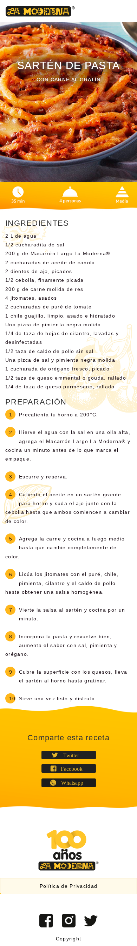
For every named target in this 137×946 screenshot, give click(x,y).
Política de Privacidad (69, 886)
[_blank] (91, 920)
